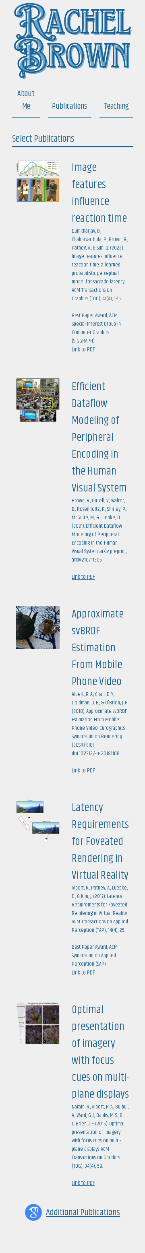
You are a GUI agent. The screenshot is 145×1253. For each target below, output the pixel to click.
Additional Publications (83, 1213)
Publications (69, 106)
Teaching (116, 106)
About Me (26, 100)
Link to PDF (83, 349)
